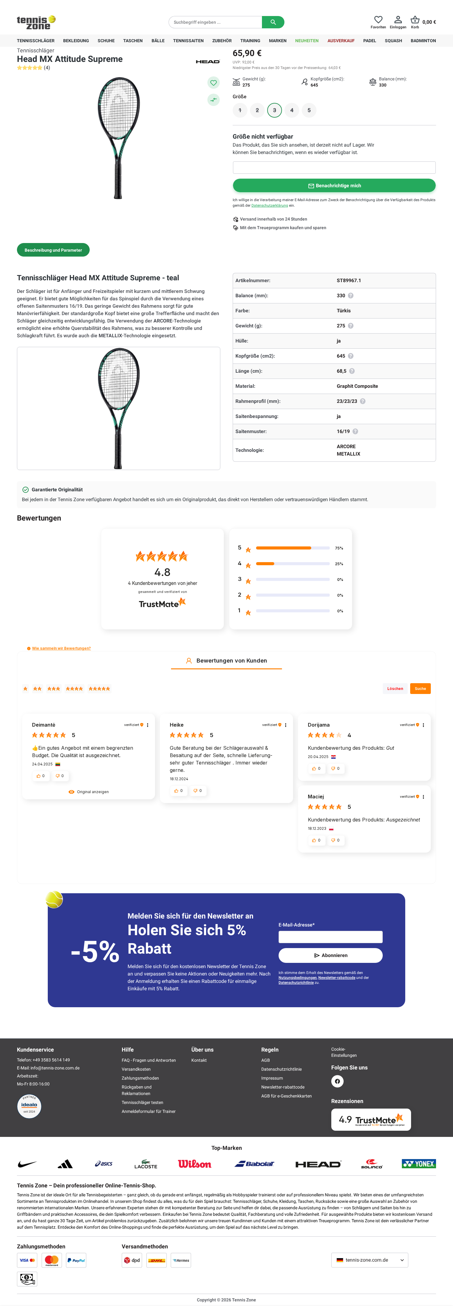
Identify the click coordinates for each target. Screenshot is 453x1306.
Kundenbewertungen (162, 583)
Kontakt (199, 1060)
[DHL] (156, 1260)
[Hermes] (181, 1260)
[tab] (53, 250)
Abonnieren (335, 955)
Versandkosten (136, 1069)
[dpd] (132, 1260)
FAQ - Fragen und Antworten (149, 1060)
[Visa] (27, 1260)
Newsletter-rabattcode (336, 977)
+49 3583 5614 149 (56, 4)
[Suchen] (273, 22)
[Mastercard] (52, 1260)
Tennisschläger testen (142, 1102)
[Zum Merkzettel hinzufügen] (213, 82)
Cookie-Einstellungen (337, 1052)
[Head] (208, 61)
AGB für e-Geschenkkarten (286, 1095)
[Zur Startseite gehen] (36, 22)
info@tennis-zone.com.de (55, 1067)
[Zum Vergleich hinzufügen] (213, 100)
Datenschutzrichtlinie (296, 982)
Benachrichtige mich (338, 186)
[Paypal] (76, 1260)
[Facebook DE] (337, 1081)
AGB (265, 1060)
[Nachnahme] (27, 1279)
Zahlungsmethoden (140, 1078)
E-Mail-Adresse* (297, 925)
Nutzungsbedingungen (298, 977)
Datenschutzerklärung (269, 205)
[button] (29, 649)
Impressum (272, 1078)
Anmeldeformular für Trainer (149, 1111)
